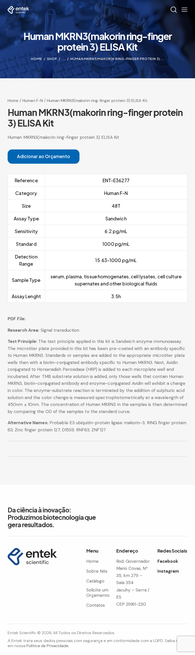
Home (36, 59)
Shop (52, 59)
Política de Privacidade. (47, 645)
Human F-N (32, 100)
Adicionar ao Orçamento (43, 156)
